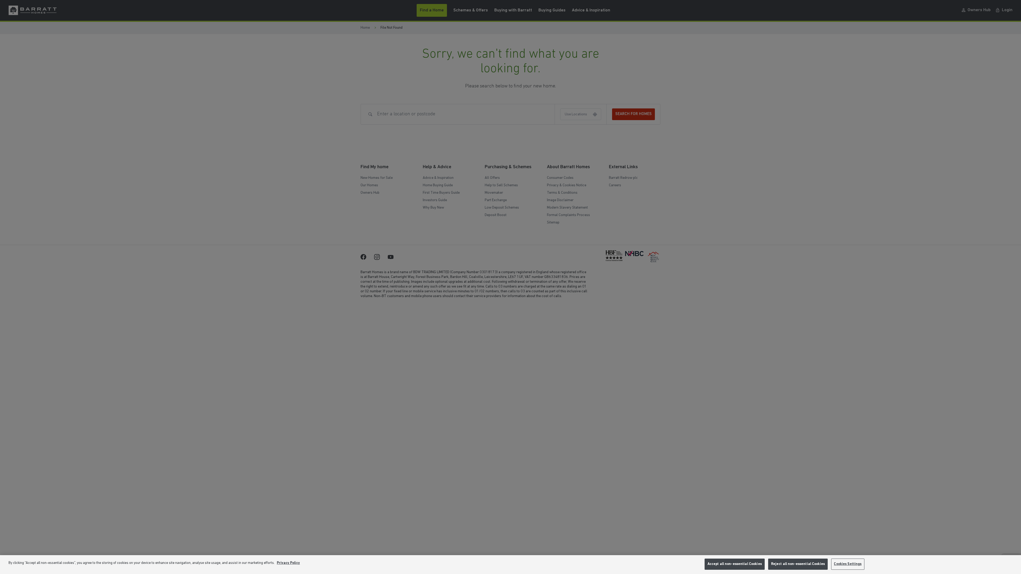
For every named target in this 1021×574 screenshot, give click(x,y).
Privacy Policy (288, 563)
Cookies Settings (847, 564)
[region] (510, 564)
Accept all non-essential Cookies (735, 564)
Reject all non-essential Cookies (798, 564)
